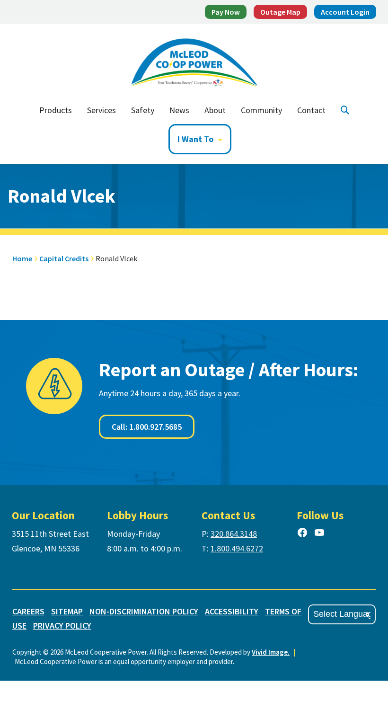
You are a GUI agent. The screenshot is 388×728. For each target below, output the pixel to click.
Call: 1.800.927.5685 (147, 426)
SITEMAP (67, 611)
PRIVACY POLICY (62, 625)
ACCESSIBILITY (231, 611)
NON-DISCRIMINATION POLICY (143, 611)
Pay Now (226, 12)
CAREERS (28, 611)
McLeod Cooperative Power (194, 60)
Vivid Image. (271, 652)
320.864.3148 (234, 533)
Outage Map (280, 12)
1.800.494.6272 (237, 548)
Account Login (345, 12)
